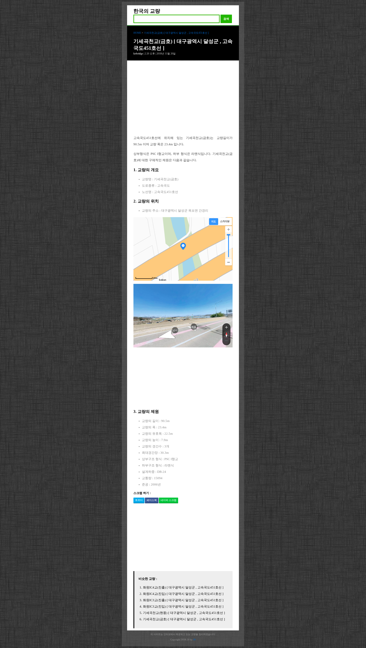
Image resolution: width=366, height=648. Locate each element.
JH (194, 639)
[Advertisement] (183, 101)
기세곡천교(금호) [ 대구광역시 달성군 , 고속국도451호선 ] (176, 32)
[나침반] (226, 334)
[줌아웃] (226, 341)
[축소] (228, 262)
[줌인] (226, 327)
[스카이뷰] (225, 221)
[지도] (213, 221)
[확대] (228, 229)
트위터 (139, 500)
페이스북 (152, 500)
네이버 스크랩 (168, 500)
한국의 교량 (146, 11)
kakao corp (139, 344)
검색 (226, 18)
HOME (137, 32)
